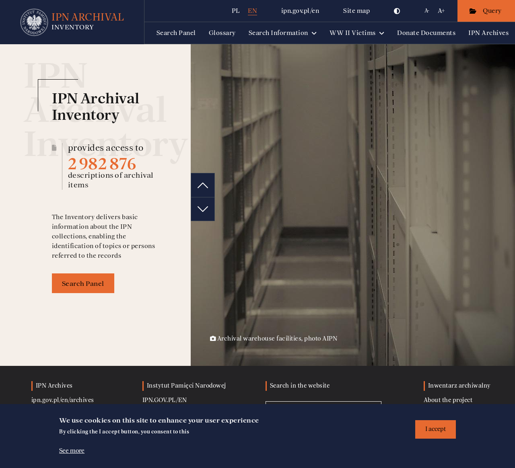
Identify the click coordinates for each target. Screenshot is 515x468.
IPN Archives (488, 32)
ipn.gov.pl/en (300, 10)
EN (252, 10)
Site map (356, 10)
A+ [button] (441, 10)
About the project (448, 400)
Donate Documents (426, 32)
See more (71, 450)
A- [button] (427, 10)
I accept (435, 429)
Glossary (222, 32)
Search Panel (176, 32)
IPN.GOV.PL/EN (164, 400)
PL (236, 10)
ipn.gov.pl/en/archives (62, 400)
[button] (397, 11)
